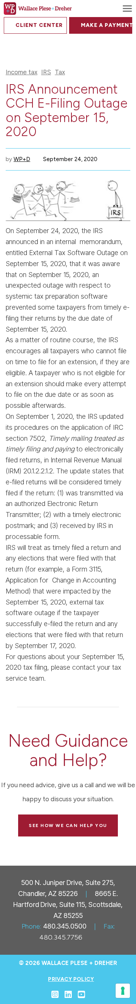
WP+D (22, 159)
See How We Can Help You (68, 825)
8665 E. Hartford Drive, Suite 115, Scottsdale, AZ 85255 (68, 904)
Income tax (21, 72)
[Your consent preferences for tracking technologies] (123, 991)
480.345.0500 (65, 926)
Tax (60, 72)
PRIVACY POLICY (71, 979)
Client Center (39, 25)
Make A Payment (106, 25)
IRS (46, 72)
